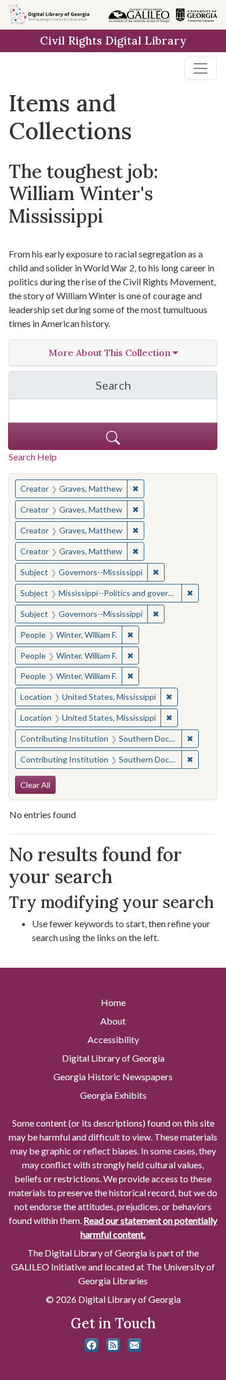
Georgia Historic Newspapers (113, 1076)
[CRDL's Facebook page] (92, 1345)
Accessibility (113, 1039)
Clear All (35, 785)
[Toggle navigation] (200, 68)
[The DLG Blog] (113, 1345)
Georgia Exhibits (113, 1095)
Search (156, 388)
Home (113, 1002)
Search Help (33, 456)
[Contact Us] (134, 1345)
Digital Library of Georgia (113, 1057)
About (113, 1020)
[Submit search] (112, 436)
